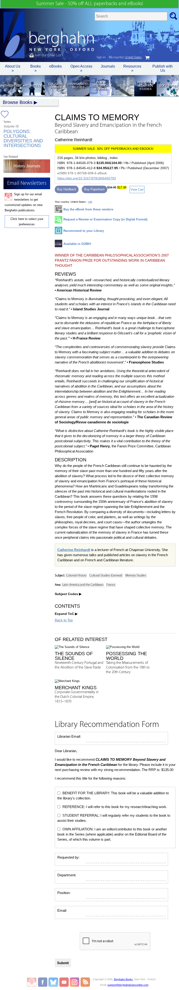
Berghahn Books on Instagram (74, 982)
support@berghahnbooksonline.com (127, 984)
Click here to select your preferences (26, 221)
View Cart (137, 189)
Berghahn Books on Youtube (64, 982)
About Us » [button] (12, 68)
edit (90, 201)
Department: (66, 875)
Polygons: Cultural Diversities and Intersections (23, 138)
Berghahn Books (123, 979)
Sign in (101, 57)
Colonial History (76, 575)
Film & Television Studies (101, 86)
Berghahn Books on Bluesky (53, 982)
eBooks (55, 66)
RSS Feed (85, 982)
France (111, 585)
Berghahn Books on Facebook (43, 982)
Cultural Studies (55, 85)
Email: (62, 910)
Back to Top (64, 620)
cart (147, 57)
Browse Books (17, 102)
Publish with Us (162, 68)
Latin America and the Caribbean (82, 585)
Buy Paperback (94, 189)
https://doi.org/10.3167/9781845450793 (86, 178)
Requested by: (68, 857)
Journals (108, 66)
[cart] (147, 58)
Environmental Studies (78, 85)
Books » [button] (35, 68)
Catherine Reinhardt (73, 550)
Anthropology (11, 85)
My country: (125, 57)
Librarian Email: (69, 736)
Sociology (167, 85)
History (123, 85)
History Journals (27, 166)
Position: (63, 893)
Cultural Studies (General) (106, 575)
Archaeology (33, 85)
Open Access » (81, 68)
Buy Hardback (66, 189)
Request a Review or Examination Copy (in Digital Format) (105, 219)
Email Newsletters (31, 982)
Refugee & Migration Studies (145, 86)
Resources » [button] (132, 68)
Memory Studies (135, 575)
